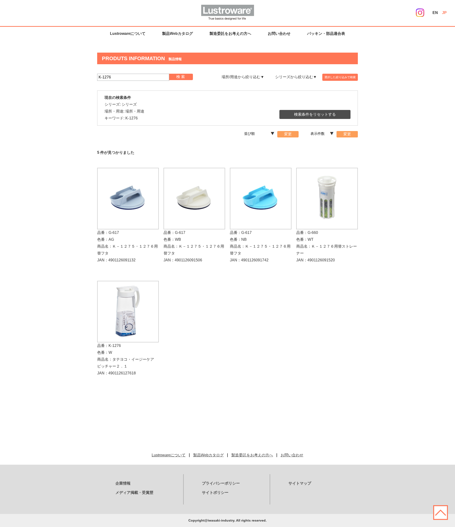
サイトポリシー (215, 493)
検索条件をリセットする (315, 114)
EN (435, 13)
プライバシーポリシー (221, 483)
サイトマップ (299, 483)
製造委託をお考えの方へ (230, 34)
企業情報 (123, 483)
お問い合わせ (279, 34)
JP (444, 13)
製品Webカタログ (177, 34)
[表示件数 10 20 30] (323, 135)
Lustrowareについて (128, 34)
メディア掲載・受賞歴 (134, 493)
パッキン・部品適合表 (326, 34)
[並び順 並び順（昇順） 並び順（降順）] (260, 135)
